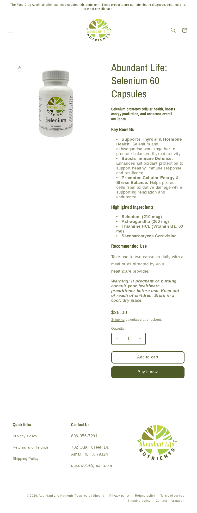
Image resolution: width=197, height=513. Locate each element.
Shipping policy (139, 500)
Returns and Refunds (31, 447)
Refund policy (145, 495)
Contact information (170, 500)
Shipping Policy (26, 459)
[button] (10, 30)
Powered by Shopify (89, 495)
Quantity (118, 328)
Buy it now (148, 372)
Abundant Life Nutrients (56, 495)
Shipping (118, 319)
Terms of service (172, 495)
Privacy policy (119, 495)
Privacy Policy (25, 436)
